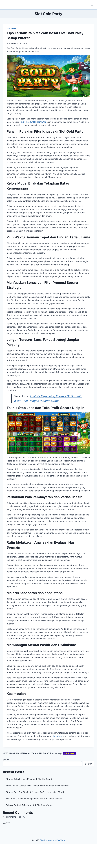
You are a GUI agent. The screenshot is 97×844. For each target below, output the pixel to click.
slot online (57, 736)
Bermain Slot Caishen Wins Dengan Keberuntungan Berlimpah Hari (37, 785)
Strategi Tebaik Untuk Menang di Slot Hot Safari (29, 779)
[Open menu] (92, 5)
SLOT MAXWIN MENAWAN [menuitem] (33, 122)
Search (6, 759)
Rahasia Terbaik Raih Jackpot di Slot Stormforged (29, 805)
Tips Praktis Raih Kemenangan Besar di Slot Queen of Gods (34, 798)
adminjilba (13, 43)
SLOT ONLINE (12, 29)
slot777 (6, 823)
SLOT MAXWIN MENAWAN (52, 840)
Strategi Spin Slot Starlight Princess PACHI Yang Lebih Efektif (35, 792)
